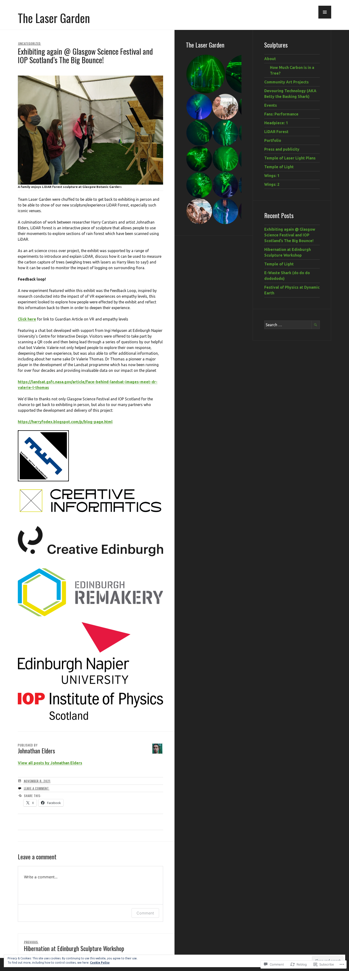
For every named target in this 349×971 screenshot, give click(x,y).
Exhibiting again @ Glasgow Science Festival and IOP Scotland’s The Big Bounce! (289, 235)
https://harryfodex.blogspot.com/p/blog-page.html (65, 422)
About (270, 59)
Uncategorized (29, 43)
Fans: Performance (281, 114)
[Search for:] (292, 325)
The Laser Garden (54, 17)
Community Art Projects (286, 82)
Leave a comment (36, 788)
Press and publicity (281, 149)
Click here (27, 319)
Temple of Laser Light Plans (290, 158)
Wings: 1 (271, 175)
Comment (145, 913)
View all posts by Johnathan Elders (50, 763)
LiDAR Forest (276, 131)
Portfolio (272, 140)
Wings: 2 (271, 184)
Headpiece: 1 (276, 123)
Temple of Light (279, 167)
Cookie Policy (100, 962)
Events (270, 105)
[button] (324, 12)
